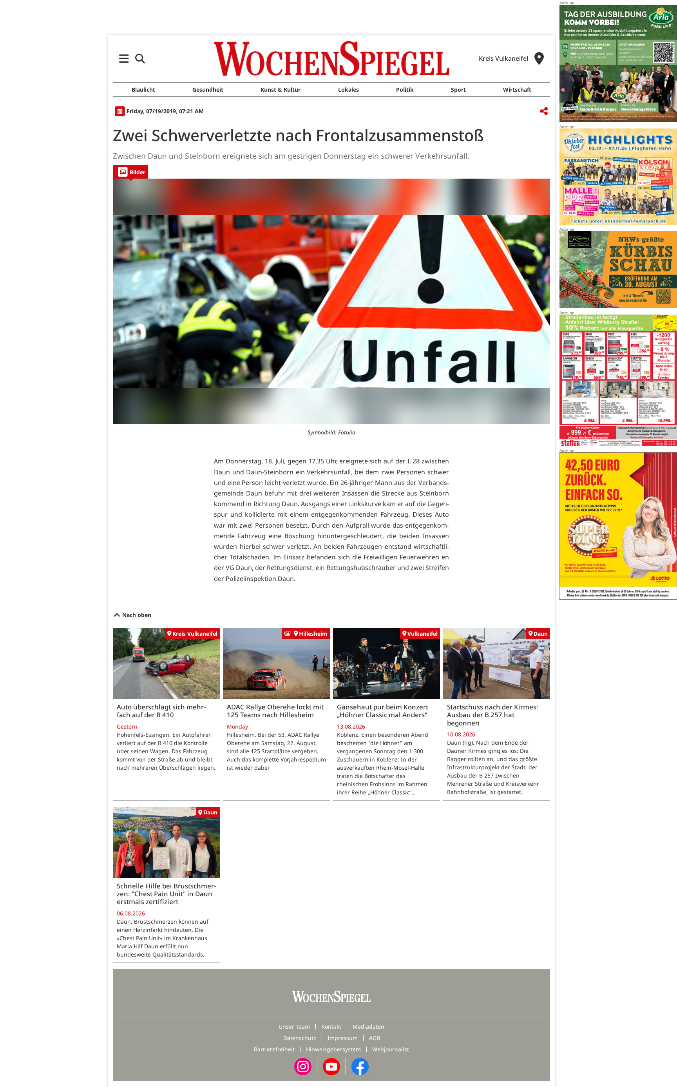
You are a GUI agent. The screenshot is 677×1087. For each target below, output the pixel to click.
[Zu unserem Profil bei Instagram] (302, 1066)
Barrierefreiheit (274, 1049)
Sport (458, 89)
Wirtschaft (517, 89)
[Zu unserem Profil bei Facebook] (360, 1066)
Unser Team (294, 1026)
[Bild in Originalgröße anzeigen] (331, 302)
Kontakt (331, 1026)
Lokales (348, 89)
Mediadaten (368, 1026)
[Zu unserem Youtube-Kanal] (331, 1066)
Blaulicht (143, 89)
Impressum (343, 1038)
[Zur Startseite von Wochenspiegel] (331, 58)
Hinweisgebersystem (333, 1049)
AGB (374, 1038)
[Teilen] (544, 111)
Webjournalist (390, 1049)
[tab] (130, 172)
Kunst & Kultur (280, 89)
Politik (405, 89)
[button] (124, 58)
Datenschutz (299, 1038)
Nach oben (136, 615)
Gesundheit (207, 89)
